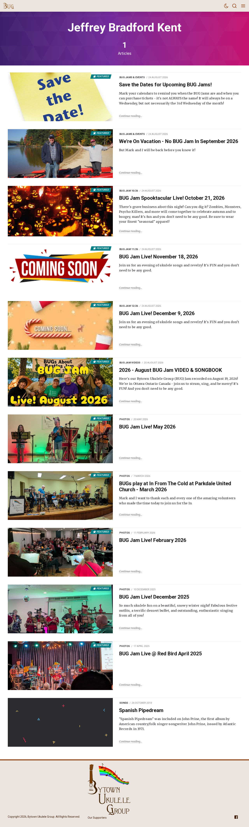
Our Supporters (97, 817)
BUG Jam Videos (129, 362)
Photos (124, 419)
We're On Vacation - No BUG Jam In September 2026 (178, 141)
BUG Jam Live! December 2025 (154, 597)
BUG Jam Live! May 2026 (147, 427)
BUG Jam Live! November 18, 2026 (158, 257)
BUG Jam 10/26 (128, 190)
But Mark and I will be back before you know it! (157, 150)
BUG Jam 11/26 (128, 249)
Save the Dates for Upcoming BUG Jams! (165, 84)
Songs (123, 702)
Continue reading (129, 116)
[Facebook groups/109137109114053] (236, 817)
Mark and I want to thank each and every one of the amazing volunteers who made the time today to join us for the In (177, 500)
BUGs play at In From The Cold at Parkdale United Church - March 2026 (175, 486)
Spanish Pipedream (141, 710)
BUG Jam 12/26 (128, 305)
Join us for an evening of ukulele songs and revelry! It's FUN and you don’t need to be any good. (179, 267)
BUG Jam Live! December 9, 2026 (157, 313)
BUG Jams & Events (132, 77)
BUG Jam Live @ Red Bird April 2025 (160, 653)
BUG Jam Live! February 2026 (152, 540)
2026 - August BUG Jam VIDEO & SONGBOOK (170, 370)
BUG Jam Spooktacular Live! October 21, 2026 (172, 198)
